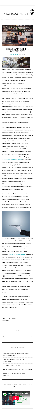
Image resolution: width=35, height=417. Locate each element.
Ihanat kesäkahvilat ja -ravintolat (11, 365)
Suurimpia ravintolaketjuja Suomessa (12, 159)
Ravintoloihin (14, 54)
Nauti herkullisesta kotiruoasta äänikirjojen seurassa (17, 369)
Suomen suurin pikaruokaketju (17, 254)
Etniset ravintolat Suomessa (9, 319)
